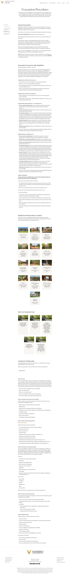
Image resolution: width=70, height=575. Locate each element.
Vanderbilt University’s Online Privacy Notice (35, 561)
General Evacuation (7, 26)
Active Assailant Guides (8, 557)
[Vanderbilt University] (35, 552)
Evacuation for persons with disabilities (7, 29)
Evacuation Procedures (8, 559)
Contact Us (37, 560)
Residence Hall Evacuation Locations (7, 31)
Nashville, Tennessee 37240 (35, 559)
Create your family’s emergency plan (7, 34)
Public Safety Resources (60, 559)
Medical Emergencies (8, 560)
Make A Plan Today (22, 370)
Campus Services (59, 560)
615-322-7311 (33, 560)
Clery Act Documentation (60, 557)
